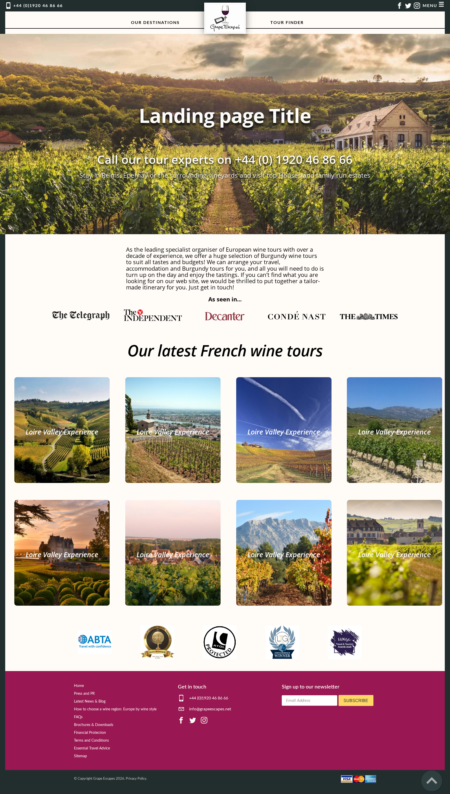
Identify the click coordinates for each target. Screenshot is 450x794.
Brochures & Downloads (93, 725)
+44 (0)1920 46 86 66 (208, 698)
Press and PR (84, 694)
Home (79, 686)
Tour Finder (287, 23)
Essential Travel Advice (92, 748)
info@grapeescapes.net (209, 709)
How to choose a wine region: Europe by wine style (115, 709)
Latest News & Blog (89, 701)
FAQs (78, 717)
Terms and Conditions (91, 740)
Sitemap (80, 756)
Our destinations (155, 23)
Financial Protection (90, 733)
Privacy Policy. (136, 778)
